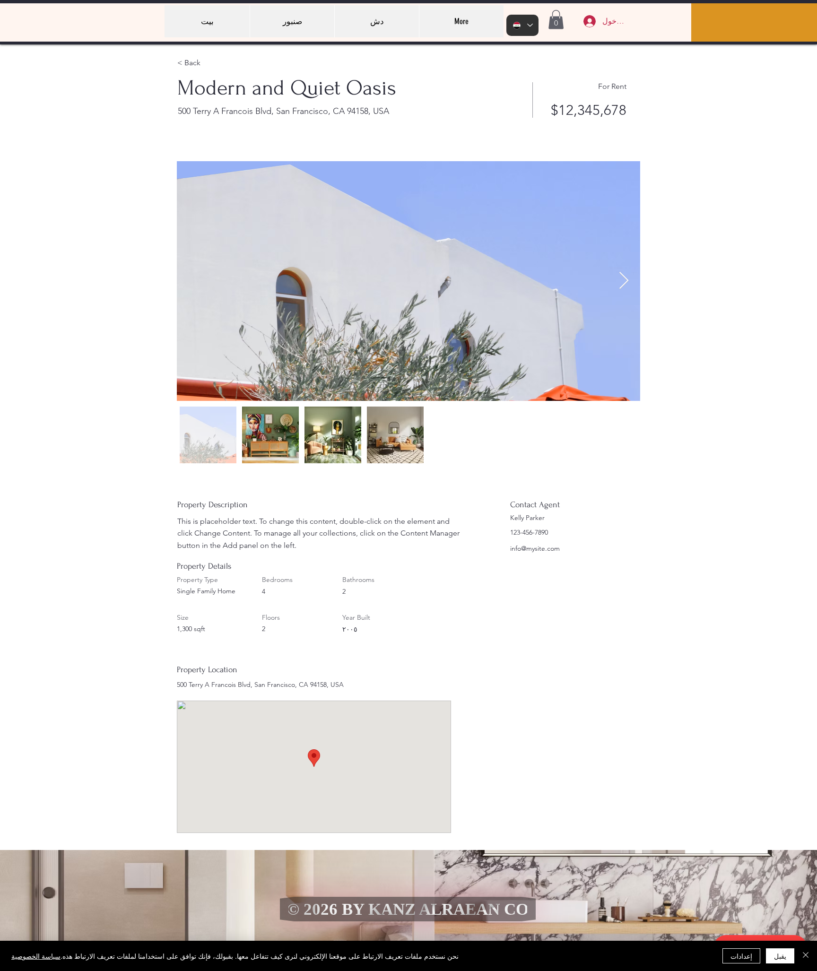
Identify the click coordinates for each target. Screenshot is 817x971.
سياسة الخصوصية (36, 956)
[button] (556, 19)
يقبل (780, 956)
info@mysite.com (535, 548)
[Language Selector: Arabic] (522, 25)
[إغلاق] (805, 955)
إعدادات (741, 956)
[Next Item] (623, 281)
